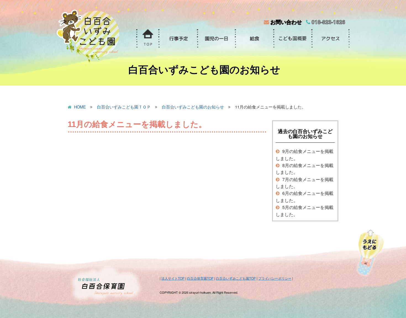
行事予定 (178, 38)
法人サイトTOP (172, 278)
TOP (147, 38)
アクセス (330, 38)
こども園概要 (292, 38)
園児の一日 (216, 38)
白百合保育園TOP (200, 278)
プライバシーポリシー (274, 278)
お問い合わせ (285, 22)
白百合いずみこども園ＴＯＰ (124, 107)
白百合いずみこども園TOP (236, 278)
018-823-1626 (327, 22)
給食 (254, 38)
